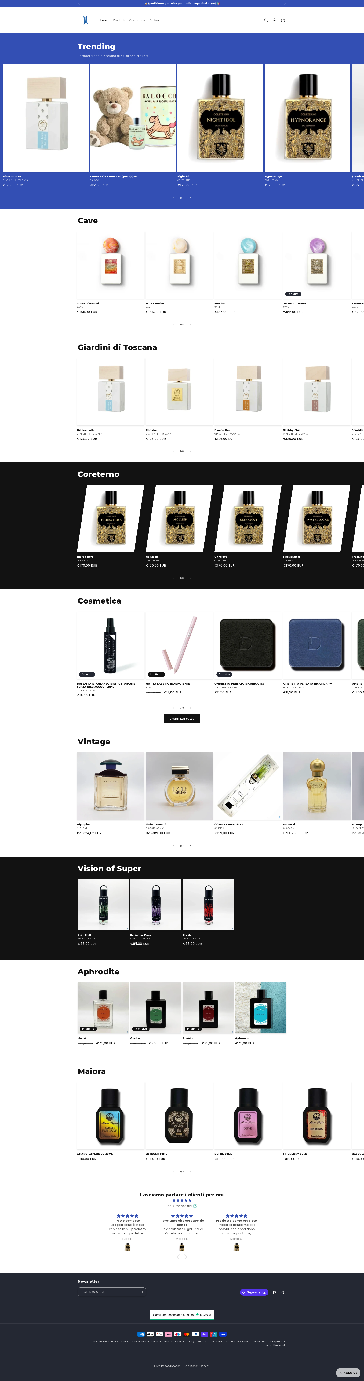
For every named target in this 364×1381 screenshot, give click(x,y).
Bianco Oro (222, 430)
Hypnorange (273, 176)
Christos (152, 430)
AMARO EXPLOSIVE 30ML (95, 1153)
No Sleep (152, 556)
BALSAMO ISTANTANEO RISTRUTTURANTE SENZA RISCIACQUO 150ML (106, 685)
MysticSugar (292, 556)
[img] (182, 1200)
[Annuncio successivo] (285, 3)
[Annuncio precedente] (79, 3)
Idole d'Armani (156, 824)
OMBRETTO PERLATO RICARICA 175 (239, 683)
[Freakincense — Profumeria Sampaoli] (182, 1247)
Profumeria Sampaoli (115, 1341)
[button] (266, 20)
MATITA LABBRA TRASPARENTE (168, 683)
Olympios (83, 824)
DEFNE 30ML (223, 1153)
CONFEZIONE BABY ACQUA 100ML (113, 176)
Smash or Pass (140, 934)
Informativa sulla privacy (179, 1341)
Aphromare (243, 1038)
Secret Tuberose (294, 303)
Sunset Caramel (88, 303)
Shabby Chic (292, 430)
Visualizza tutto (182, 719)
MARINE (220, 303)
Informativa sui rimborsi (146, 1341)
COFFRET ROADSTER (229, 824)
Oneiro (135, 1038)
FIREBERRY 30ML (295, 1153)
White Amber (155, 303)
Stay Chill (84, 934)
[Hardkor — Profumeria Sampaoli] (127, 1247)
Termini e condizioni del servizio (230, 1341)
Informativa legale (275, 1345)
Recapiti (203, 1341)
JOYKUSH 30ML (156, 1153)
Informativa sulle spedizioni (269, 1341)
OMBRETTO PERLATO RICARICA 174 (308, 683)
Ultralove (220, 556)
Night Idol (184, 176)
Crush (187, 934)
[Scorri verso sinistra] (173, 198)
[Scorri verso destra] (190, 198)
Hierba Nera (85, 556)
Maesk (82, 1038)
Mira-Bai (289, 824)
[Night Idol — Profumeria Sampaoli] (236, 1247)
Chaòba (188, 1038)
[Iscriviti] (141, 1291)
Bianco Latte (12, 176)
